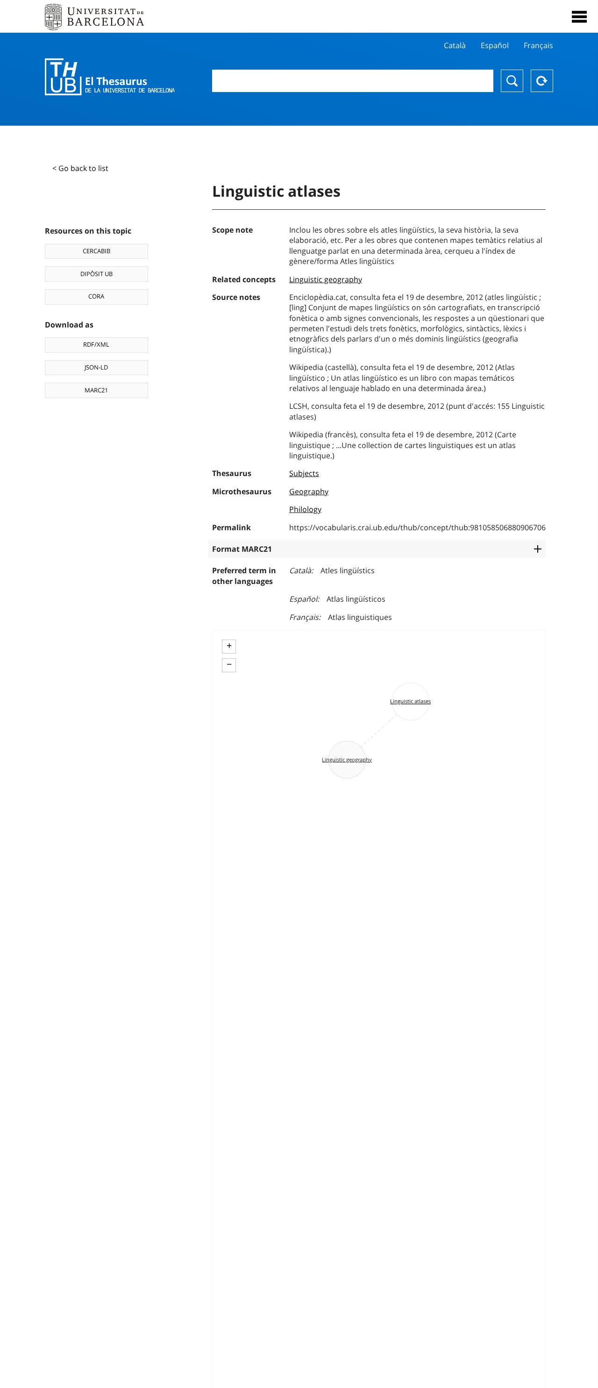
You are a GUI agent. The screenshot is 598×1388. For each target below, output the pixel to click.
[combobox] (352, 81)
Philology (305, 509)
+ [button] (229, 646)
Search (512, 81)
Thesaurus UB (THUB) (110, 77)
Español (495, 45)
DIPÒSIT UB (96, 274)
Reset (542, 81)
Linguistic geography (325, 279)
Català (455, 45)
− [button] (229, 664)
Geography (308, 491)
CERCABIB (96, 251)
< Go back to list (80, 168)
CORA (96, 296)
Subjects (304, 473)
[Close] (579, 17)
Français (538, 45)
